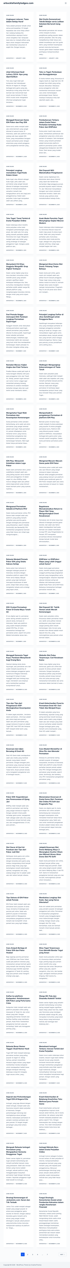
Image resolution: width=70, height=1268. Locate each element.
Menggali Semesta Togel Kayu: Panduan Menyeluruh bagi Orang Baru (18, 657)
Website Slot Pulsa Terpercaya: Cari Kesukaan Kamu (51, 657)
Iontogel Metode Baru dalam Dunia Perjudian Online (49, 1149)
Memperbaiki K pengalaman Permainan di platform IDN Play (50, 415)
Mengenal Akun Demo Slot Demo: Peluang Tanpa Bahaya (51, 266)
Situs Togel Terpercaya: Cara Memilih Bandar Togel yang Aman (51, 950)
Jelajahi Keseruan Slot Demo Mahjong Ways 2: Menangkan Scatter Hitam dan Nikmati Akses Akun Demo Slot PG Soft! (50, 852)
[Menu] (66, 3)
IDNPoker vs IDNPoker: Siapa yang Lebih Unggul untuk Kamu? (50, 561)
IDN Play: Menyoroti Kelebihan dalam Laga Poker (16, 463)
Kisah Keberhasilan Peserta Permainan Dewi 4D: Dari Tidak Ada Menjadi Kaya (51, 705)
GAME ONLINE (10, 15)
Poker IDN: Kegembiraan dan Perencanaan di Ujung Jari (17, 799)
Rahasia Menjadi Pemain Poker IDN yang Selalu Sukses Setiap (17, 561)
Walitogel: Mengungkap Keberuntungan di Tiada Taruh (49, 367)
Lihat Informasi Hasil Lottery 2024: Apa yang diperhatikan (17, 74)
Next (61, 1254)
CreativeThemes (36, 1265)
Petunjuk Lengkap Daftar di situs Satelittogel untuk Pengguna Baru (51, 316)
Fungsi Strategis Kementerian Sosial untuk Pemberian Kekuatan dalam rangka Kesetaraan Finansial (51, 1202)
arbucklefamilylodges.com (18, 3)
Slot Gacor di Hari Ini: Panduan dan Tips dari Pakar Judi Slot (16, 849)
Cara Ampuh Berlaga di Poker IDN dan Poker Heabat (16, 950)
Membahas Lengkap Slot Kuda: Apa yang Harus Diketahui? (50, 899)
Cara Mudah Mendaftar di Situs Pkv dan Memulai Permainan (50, 751)
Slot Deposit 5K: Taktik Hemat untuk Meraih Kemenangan (49, 609)
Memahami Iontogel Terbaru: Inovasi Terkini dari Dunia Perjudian (51, 1048)
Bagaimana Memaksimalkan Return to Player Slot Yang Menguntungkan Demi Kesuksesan (50, 511)
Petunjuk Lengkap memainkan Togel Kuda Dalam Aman (16, 172)
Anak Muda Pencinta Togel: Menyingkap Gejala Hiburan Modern (51, 220)
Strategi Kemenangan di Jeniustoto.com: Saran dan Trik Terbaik (18, 1200)
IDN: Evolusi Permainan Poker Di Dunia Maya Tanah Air (18, 609)
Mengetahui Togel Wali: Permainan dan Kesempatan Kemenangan (18, 415)
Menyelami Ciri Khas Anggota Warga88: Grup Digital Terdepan (17, 266)
